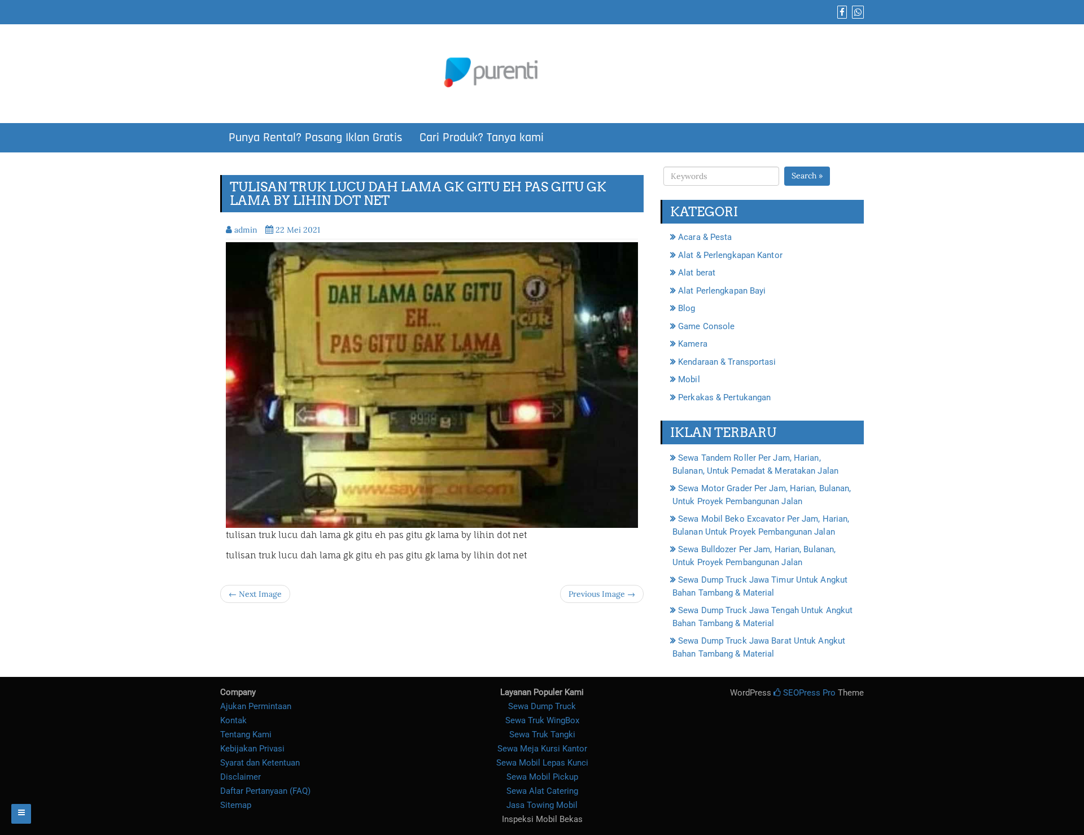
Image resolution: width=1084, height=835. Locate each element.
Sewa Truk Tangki (542, 734)
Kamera (692, 344)
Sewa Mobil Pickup (542, 777)
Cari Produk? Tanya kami (481, 138)
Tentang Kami (246, 734)
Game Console (706, 326)
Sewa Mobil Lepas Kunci (542, 763)
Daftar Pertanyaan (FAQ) (265, 791)
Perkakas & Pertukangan (724, 397)
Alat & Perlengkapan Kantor (730, 255)
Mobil (689, 379)
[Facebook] (840, 12)
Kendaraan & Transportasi (727, 362)
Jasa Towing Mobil (542, 805)
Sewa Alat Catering (542, 791)
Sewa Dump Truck (542, 706)
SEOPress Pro (808, 693)
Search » (807, 176)
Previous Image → (602, 594)
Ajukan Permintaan (255, 706)
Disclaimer (240, 777)
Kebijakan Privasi (252, 749)
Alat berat (696, 273)
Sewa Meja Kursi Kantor (542, 749)
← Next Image (255, 594)
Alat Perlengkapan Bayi (722, 291)
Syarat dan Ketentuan (260, 763)
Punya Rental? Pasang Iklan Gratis (316, 138)
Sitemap (235, 805)
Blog (686, 308)
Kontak (233, 720)
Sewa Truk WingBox (542, 720)
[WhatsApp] (856, 12)
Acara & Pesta (705, 237)
